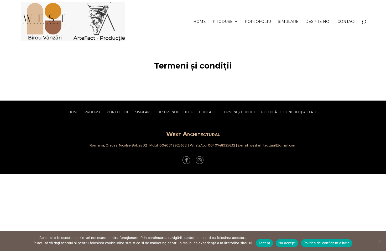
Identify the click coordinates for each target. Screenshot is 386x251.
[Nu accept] (379, 241)
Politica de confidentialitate (327, 243)
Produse (223, 22)
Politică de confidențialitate (289, 112)
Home (199, 22)
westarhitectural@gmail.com (272, 145)
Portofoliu (258, 22)
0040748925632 (173, 145)
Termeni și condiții (238, 112)
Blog (188, 112)
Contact (346, 22)
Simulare (288, 22)
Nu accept (287, 243)
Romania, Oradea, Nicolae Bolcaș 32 (118, 145)
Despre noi (318, 22)
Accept (264, 243)
